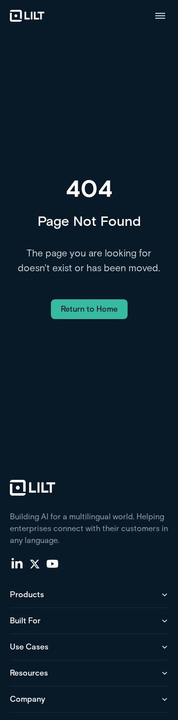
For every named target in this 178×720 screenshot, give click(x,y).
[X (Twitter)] (35, 563)
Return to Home (89, 309)
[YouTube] (52, 563)
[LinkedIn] (17, 563)
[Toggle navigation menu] (160, 16)
